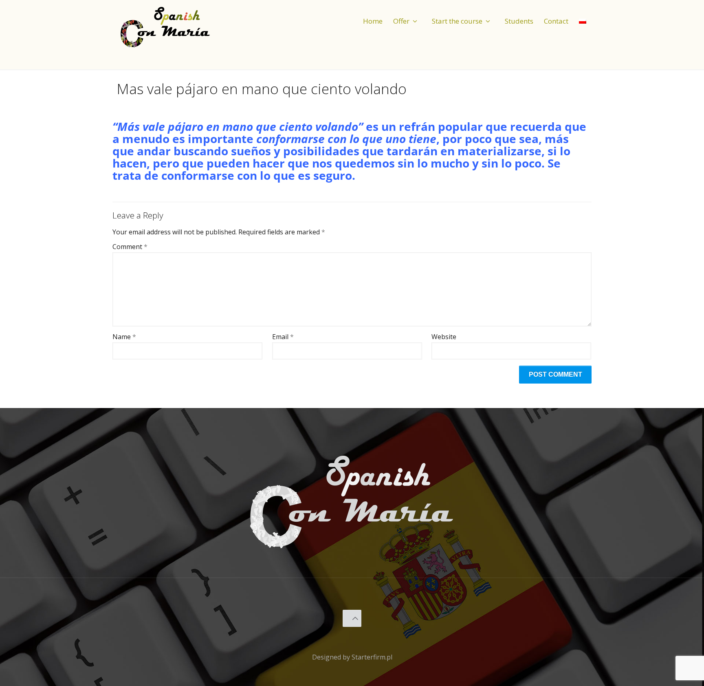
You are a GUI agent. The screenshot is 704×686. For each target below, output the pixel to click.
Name (124, 337)
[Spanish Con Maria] (165, 26)
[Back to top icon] (352, 618)
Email (283, 337)
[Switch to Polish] (583, 14)
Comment (129, 247)
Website (443, 337)
